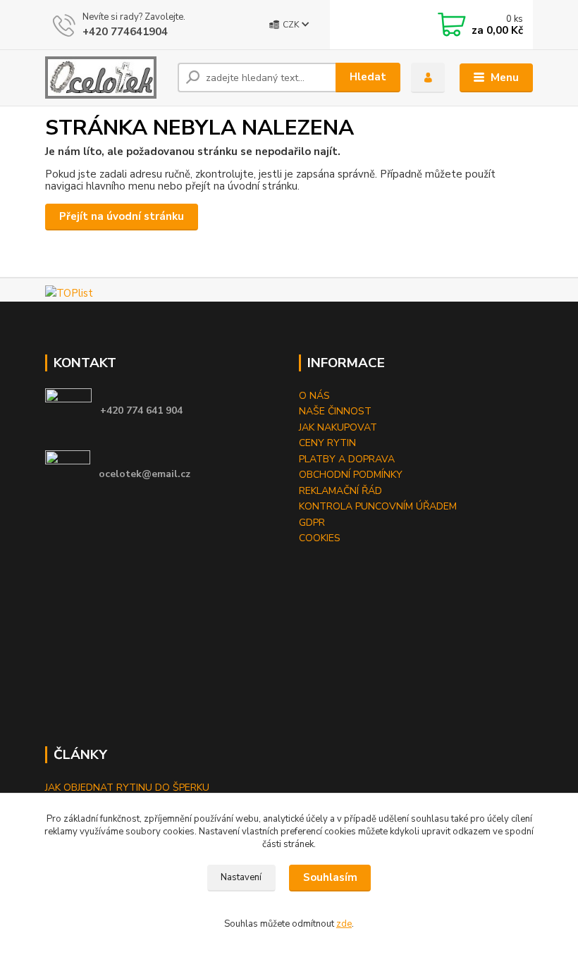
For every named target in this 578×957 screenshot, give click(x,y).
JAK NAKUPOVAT (338, 427)
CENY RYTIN (327, 443)
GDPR (312, 522)
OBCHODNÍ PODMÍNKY (350, 474)
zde (344, 924)
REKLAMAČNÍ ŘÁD (340, 491)
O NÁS (314, 395)
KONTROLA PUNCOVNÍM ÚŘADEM (378, 506)
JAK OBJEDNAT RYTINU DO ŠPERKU (127, 787)
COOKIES (319, 538)
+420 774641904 (125, 32)
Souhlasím (330, 877)
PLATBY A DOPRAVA (347, 459)
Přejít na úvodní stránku (121, 216)
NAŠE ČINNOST (335, 411)
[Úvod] (106, 77)
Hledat (368, 77)
